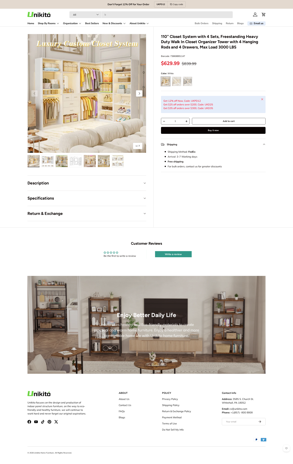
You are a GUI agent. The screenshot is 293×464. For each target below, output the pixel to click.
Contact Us (125, 405)
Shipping (217, 23)
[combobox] (151, 14)
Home (30, 23)
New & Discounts (112, 23)
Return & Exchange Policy (176, 411)
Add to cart (229, 121)
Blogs (240, 23)
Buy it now (213, 130)
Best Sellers (92, 23)
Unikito (37, 453)
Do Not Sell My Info (173, 429)
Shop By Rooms (47, 23)
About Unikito (137, 23)
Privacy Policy (170, 399)
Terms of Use (169, 423)
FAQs (122, 411)
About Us (124, 399)
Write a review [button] (173, 254)
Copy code (178, 4)
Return (229, 23)
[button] (263, 14)
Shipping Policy (170, 405)
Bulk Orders (201, 23)
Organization (70, 23)
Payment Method (172, 417)
